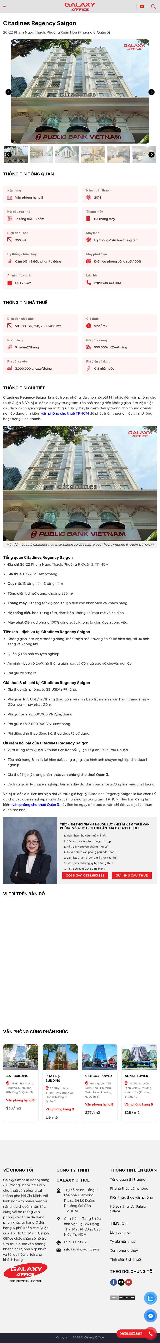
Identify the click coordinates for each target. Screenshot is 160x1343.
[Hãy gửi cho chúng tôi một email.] (121, 1282)
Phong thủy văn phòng (129, 1188)
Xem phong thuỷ (124, 1251)
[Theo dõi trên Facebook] (113, 1282)
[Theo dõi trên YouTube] (128, 1282)
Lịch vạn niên (120, 1232)
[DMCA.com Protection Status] (122, 1297)
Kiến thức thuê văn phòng (131, 1197)
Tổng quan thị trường (127, 1180)
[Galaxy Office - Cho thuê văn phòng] (80, 6)
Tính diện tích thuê (125, 1260)
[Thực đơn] (4, 6)
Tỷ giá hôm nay (123, 1242)
